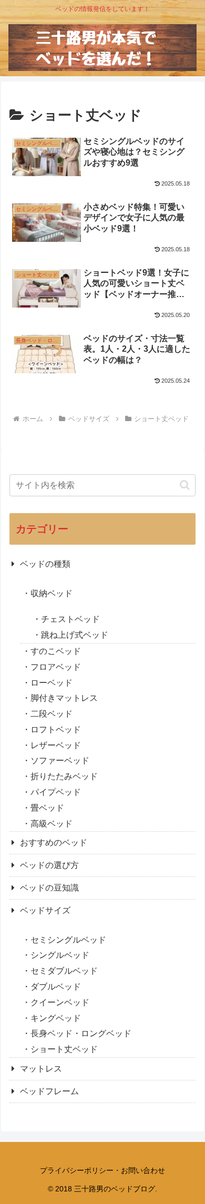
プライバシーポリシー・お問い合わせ (102, 1170)
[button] (185, 485)
